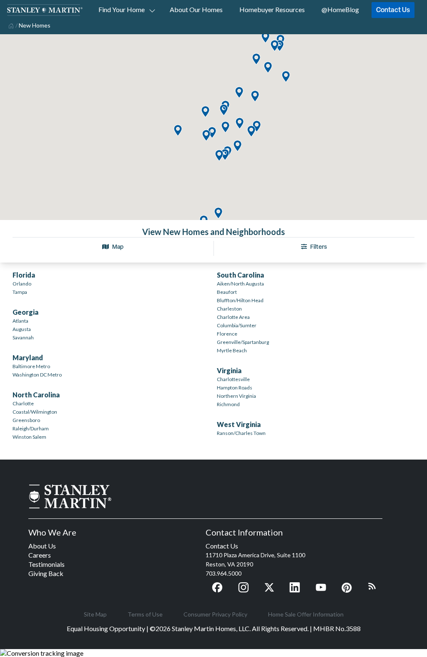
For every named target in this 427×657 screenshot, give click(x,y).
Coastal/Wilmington (35, 412)
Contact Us (393, 9)
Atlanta (20, 321)
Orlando (22, 283)
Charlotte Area (233, 317)
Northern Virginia (236, 396)
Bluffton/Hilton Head (240, 300)
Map (117, 246)
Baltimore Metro (31, 366)
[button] (218, 213)
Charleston (229, 309)
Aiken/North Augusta (240, 283)
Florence (227, 334)
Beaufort (227, 292)
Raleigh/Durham (31, 428)
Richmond (228, 404)
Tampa (20, 292)
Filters (318, 246)
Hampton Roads (234, 387)
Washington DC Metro (37, 374)
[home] (10, 25)
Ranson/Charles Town (241, 433)
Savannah (23, 337)
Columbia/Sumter (236, 325)
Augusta (22, 329)
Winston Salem (29, 437)
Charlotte (23, 403)
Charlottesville (233, 379)
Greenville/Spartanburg (243, 342)
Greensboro (26, 420)
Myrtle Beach (232, 350)
